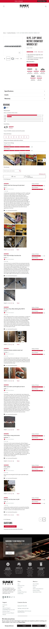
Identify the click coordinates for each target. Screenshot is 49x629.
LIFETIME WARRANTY (8, 568)
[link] (30, 69)
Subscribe (10, 553)
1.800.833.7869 (25, 608)
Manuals (4, 614)
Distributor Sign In (6, 611)
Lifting (19, 588)
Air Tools (19, 590)
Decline (39, 625)
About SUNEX (36, 584)
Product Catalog (36, 590)
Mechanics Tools (21, 585)
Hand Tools (20, 587)
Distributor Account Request (8, 612)
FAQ (3, 606)
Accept (24, 625)
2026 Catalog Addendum (38, 588)
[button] (44, 6)
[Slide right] (21, 58)
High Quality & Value (37, 592)
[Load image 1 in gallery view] (8, 59)
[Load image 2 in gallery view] (13, 59)
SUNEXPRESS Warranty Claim (9, 609)
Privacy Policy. (22, 622)
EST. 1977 (30, 568)
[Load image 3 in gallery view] (17, 59)
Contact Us (5, 604)
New (19, 584)
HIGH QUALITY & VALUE (41, 568)
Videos (34, 587)
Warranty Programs (6, 608)
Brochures (35, 585)
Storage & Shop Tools (22, 592)
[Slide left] (4, 58)
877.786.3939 (24, 605)
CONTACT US (19, 568)
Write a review (40, 51)
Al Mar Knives (20, 593)
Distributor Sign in (42, 1)
